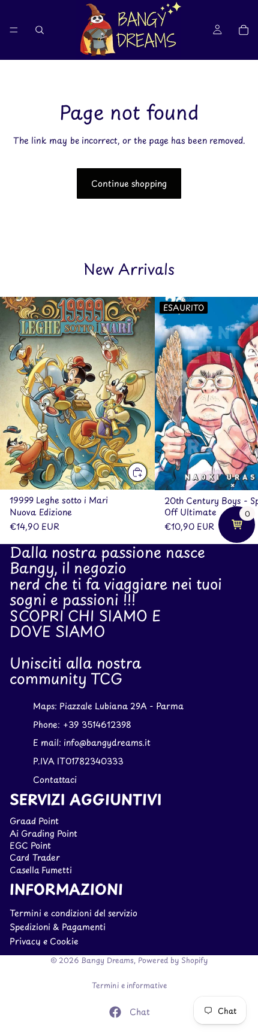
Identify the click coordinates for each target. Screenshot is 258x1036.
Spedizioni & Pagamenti (58, 927)
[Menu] (14, 30)
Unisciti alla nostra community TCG (75, 670)
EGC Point (30, 845)
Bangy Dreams (107, 960)
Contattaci (55, 779)
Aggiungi (147, 472)
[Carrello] (243, 30)
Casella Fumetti (41, 870)
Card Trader (35, 858)
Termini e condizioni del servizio (73, 913)
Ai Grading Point (43, 833)
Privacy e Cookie (44, 941)
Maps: (46, 706)
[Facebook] (115, 1012)
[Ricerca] (39, 30)
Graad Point (34, 821)
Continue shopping (129, 183)
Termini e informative (129, 985)
